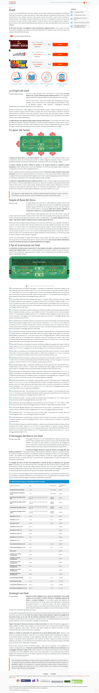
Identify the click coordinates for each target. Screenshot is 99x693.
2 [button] (26, 286)
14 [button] (46, 286)
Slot (73, 2)
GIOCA (60, 44)
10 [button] (40, 286)
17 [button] (51, 286)
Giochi (58, 2)
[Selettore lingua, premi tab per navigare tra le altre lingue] (87, 3)
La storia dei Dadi (79, 12)
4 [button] (30, 286)
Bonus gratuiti (80, 2)
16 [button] (50, 286)
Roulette (67, 2)
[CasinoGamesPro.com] (12, 3)
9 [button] (38, 286)
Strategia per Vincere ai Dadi (80, 18)
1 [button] (25, 286)
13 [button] (45, 286)
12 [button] (43, 286)
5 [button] (31, 286)
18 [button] (53, 286)
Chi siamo (45, 674)
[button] (10, 272)
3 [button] (28, 286)
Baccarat (75, 676)
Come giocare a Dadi (79, 15)
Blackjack (70, 2)
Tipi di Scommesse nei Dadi (81, 22)
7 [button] (35, 286)
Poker (88, 676)
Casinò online (62, 2)
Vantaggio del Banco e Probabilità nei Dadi (80, 26)
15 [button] (48, 286)
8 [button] (36, 286)
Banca (76, 2)
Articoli (55, 2)
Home (52, 2)
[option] (39, 270)
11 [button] (41, 286)
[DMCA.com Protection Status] (77, 681)
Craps (84, 676)
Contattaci (53, 674)
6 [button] (33, 286)
